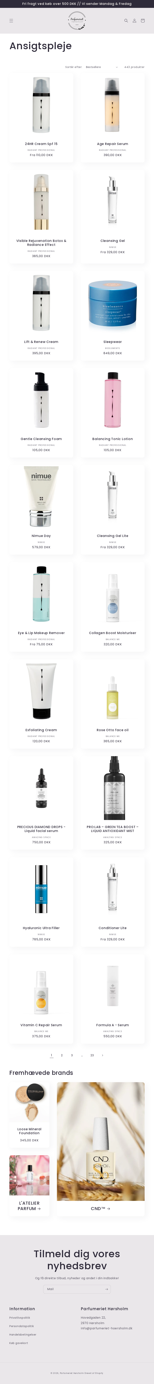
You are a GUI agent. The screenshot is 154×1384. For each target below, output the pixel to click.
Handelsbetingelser (22, 1334)
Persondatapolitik (21, 1326)
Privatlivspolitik (19, 1318)
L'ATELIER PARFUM (29, 1206)
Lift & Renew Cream (41, 342)
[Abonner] (106, 1289)
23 (92, 1055)
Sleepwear (112, 342)
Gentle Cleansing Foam (41, 439)
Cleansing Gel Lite (112, 536)
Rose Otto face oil (112, 730)
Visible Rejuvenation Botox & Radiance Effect (41, 243)
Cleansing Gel (112, 241)
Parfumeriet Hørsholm (72, 1373)
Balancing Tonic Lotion (112, 439)
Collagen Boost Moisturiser (112, 633)
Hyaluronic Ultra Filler (41, 928)
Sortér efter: (73, 67)
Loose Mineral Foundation (29, 1131)
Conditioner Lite (113, 928)
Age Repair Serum (112, 144)
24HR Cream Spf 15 (41, 144)
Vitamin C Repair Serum (41, 1025)
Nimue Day (41, 536)
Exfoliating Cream (41, 730)
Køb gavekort (18, 1343)
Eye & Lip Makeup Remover (41, 633)
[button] (11, 21)
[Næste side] (102, 1055)
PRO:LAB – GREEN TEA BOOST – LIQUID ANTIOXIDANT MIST (113, 829)
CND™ (98, 1208)
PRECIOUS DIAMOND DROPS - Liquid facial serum (41, 829)
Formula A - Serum (112, 1025)
